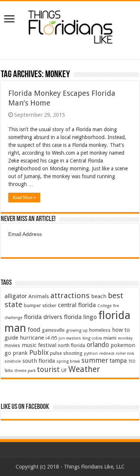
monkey (125, 338)
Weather (84, 369)
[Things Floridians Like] (70, 25)
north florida (71, 345)
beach (98, 296)
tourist (48, 369)
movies (12, 345)
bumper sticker (40, 305)
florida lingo (80, 317)
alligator (15, 296)
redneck (106, 353)
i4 (47, 338)
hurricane (32, 337)
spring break (68, 361)
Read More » (24, 197)
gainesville (53, 330)
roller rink (125, 353)
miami (109, 338)
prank (20, 353)
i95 (54, 338)
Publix (39, 352)
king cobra (92, 338)
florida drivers (43, 317)
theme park (25, 370)
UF (64, 370)
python (91, 353)
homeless (100, 330)
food (34, 329)
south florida (38, 360)
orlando (98, 345)
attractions (70, 295)
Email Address (25, 234)
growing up (77, 330)
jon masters (70, 338)
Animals (38, 296)
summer (94, 360)
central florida (77, 305)
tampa (118, 360)
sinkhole (12, 361)
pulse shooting (66, 353)
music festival (39, 345)
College (104, 305)
